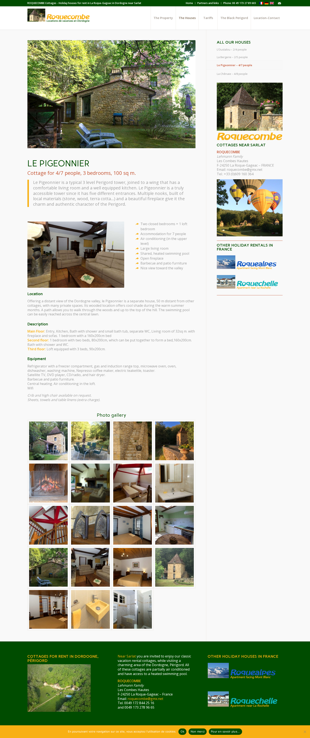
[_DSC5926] (133, 567)
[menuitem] (189, 3)
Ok (182, 731)
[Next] (186, 94)
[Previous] (37, 94)
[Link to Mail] (279, 3)
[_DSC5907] (90, 567)
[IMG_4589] (174, 567)
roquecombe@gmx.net (244, 169)
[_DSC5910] (133, 609)
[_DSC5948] (133, 525)
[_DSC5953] (48, 525)
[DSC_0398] (133, 441)
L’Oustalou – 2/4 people (232, 49)
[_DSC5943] (174, 525)
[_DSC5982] (90, 525)
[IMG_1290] (174, 441)
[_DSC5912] (90, 609)
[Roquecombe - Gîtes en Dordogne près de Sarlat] (59, 18)
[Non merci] (305, 732)
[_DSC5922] (48, 609)
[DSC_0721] (48, 483)
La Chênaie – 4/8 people (232, 74)
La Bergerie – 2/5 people (232, 57)
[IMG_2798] (90, 441)
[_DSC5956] (174, 483)
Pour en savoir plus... (225, 731)
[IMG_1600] (48, 441)
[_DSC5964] (90, 483)
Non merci (198, 731)
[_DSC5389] (48, 567)
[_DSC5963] (133, 483)
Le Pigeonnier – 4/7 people (234, 65)
